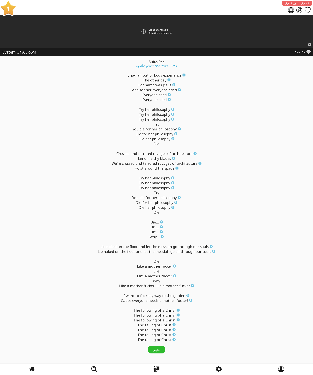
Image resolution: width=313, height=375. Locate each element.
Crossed (123, 153)
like (159, 285)
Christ (170, 310)
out (146, 75)
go (175, 246)
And (135, 89)
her (148, 89)
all (178, 251)
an (139, 75)
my (150, 295)
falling (150, 324)
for (142, 89)
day (163, 80)
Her (141, 84)
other (154, 80)
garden (179, 295)
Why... (154, 236)
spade (169, 168)
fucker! (182, 300)
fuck (143, 295)
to (137, 295)
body (158, 75)
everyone (160, 89)
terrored (145, 153)
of (151, 75)
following (149, 310)
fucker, (149, 285)
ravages (159, 153)
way (157, 295)
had (133, 75)
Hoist (139, 168)
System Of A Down (19, 52)
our (196, 246)
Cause (126, 300)
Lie (102, 246)
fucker (166, 266)
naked (111, 246)
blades (165, 158)
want (130, 295)
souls (204, 246)
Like (140, 266)
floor (134, 246)
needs (153, 300)
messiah (165, 246)
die (142, 129)
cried (173, 89)
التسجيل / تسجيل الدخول (297, 3)
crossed (128, 163)
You (135, 129)
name (149, 84)
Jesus (167, 84)
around (150, 168)
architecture (182, 153)
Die (138, 133)
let (148, 246)
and (134, 153)
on (120, 246)
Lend (142, 158)
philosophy (161, 109)
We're (116, 163)
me (150, 158)
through (185, 246)
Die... (154, 222)
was (158, 84)
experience (172, 75)
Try (141, 109)
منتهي (156, 350)
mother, (169, 300)
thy (156, 158)
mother (154, 266)
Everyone (150, 94)
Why (156, 280)
